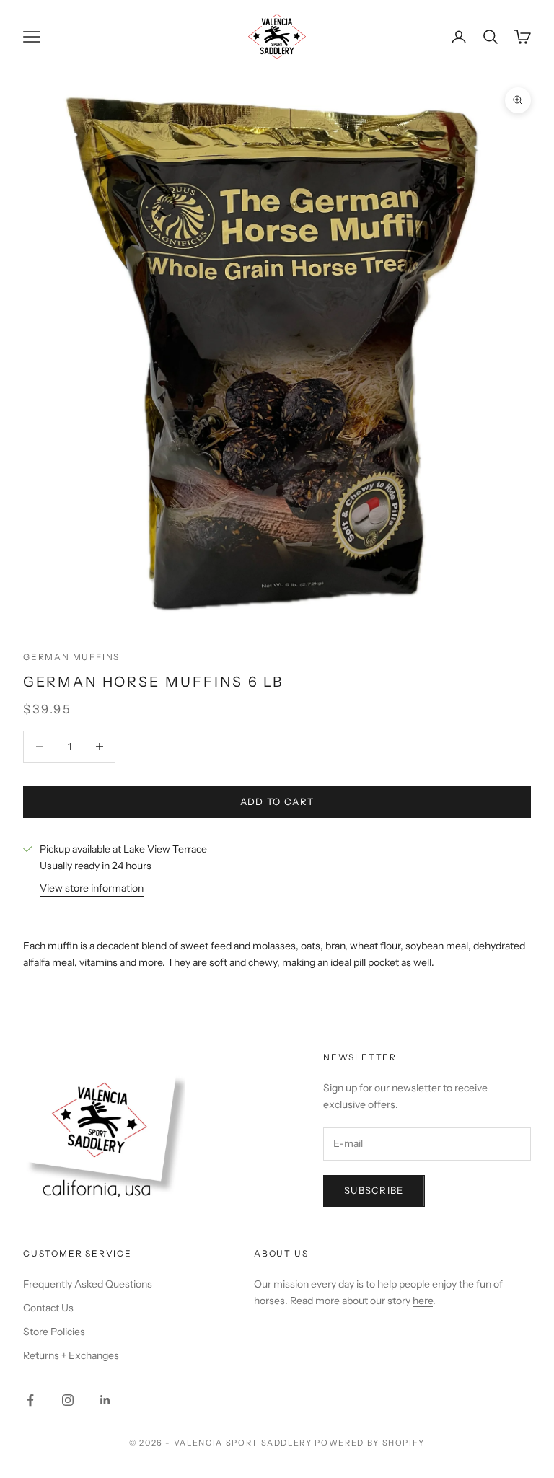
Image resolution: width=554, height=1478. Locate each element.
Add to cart (277, 801)
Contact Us (48, 1307)
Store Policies (54, 1331)
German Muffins (71, 656)
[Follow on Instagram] (68, 1400)
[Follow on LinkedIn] (105, 1400)
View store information (92, 887)
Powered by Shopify (370, 1443)
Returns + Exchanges (71, 1355)
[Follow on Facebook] (30, 1400)
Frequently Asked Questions (87, 1283)
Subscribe (374, 1190)
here (423, 1300)
